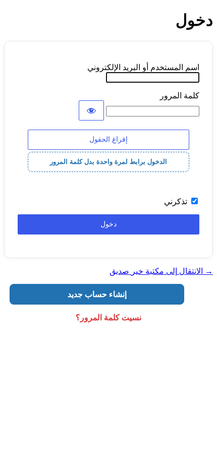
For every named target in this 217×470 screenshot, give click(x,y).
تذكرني (175, 201)
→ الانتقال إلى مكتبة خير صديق (161, 271)
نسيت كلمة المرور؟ (108, 317)
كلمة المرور (179, 95)
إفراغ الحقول (108, 139)
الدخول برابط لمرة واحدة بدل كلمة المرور (108, 161)
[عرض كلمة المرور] (91, 110)
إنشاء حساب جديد (97, 294)
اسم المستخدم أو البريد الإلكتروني (143, 67)
